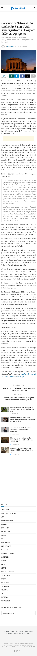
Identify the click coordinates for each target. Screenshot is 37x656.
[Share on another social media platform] (33, 76)
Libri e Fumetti (6, 546)
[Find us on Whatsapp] (17, 651)
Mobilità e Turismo (7, 553)
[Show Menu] (2, 8)
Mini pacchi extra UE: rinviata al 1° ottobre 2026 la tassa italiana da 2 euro (21, 450)
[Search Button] (35, 8)
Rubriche (14, 631)
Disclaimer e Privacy (25, 633)
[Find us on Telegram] (14, 651)
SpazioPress (10, 46)
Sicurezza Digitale (7, 572)
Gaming (3, 535)
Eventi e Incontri (7, 521)
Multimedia (5, 557)
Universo (4, 597)
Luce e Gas (4, 550)
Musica (3, 561)
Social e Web (5, 575)
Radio (3, 564)
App (2, 517)
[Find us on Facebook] (21, 651)
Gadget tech (5, 532)
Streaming (5, 583)
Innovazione (5, 542)
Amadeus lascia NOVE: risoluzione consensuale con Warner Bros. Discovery (20, 430)
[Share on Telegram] (16, 76)
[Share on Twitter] (27, 76)
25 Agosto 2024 (22, 46)
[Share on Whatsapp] (11, 76)
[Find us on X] (19, 651)
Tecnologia (5, 586)
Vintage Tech (5, 601)
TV (2, 594)
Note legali (28, 631)
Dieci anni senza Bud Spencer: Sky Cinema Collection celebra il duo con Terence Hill (21, 440)
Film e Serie (5, 528)
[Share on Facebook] (22, 76)
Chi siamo (6, 631)
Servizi (3, 568)
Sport (3, 579)
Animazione (5, 510)
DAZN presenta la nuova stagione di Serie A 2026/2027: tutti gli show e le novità (22, 409)
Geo (2, 539)
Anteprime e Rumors (8, 513)
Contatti (21, 631)
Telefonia (4, 590)
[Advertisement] (18, 2)
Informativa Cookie (11, 633)
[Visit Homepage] (18, 8)
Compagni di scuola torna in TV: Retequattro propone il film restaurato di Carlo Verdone (22, 419)
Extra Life (4, 524)
